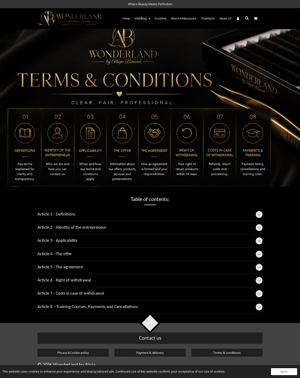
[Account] (238, 18)
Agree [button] (284, 371)
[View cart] (255, 18)
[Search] (246, 18)
